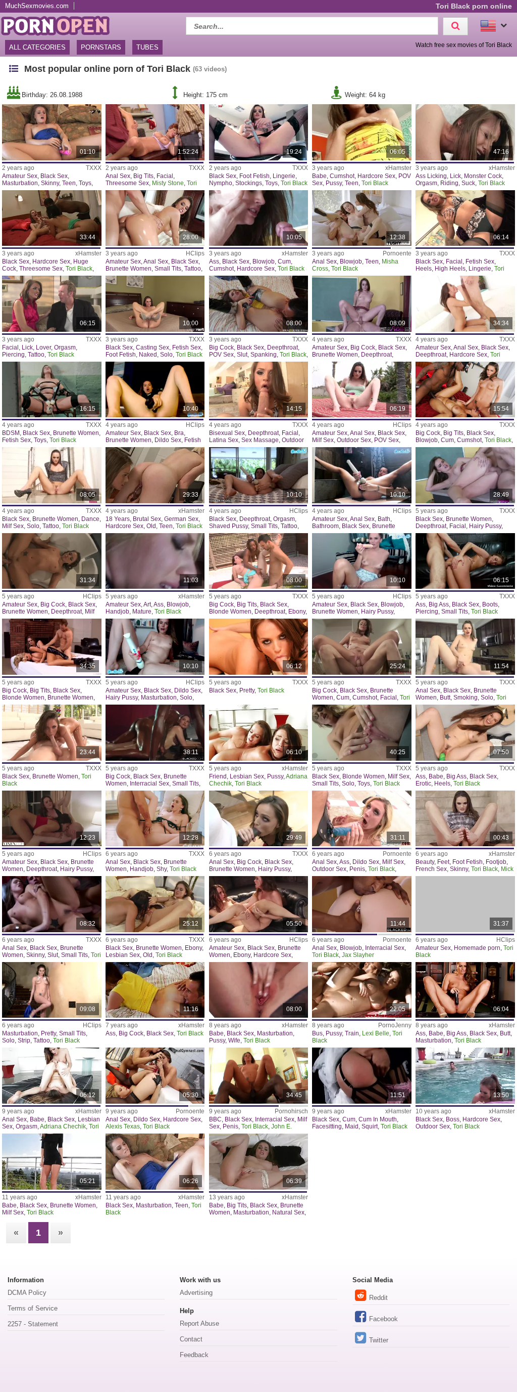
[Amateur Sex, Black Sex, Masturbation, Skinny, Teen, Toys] (51, 132)
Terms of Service (33, 1308)
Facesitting (327, 1126)
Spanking (263, 354)
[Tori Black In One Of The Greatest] (51, 733)
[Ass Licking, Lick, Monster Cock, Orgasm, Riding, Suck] (465, 132)
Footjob (496, 861)
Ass (214, 261)
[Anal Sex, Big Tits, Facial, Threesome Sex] (155, 132)
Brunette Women (128, 268)
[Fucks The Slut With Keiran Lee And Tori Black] (258, 304)
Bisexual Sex (227, 433)
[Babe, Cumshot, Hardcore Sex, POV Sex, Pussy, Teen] (361, 132)
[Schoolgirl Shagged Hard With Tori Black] (465, 475)
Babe (319, 176)
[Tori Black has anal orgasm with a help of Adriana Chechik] (51, 1076)
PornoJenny (394, 1025)
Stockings (248, 183)
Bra (179, 433)
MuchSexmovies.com (37, 6)
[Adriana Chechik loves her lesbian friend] (258, 733)
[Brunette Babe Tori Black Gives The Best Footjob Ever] (465, 819)
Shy (162, 869)
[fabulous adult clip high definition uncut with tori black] (51, 390)
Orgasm (426, 183)
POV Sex (221, 354)
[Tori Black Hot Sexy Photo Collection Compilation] (51, 1162)
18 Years (118, 519)
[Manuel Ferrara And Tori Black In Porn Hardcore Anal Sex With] (465, 304)
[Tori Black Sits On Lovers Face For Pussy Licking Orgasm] (51, 304)
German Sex (181, 519)
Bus (317, 1033)
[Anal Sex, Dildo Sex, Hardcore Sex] (155, 1076)
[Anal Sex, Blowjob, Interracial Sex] (361, 904)
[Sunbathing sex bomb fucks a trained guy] (361, 990)
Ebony (296, 611)
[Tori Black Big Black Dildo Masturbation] (155, 647)
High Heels (450, 268)
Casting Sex (152, 347)
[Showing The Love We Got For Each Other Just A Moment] (155, 561)
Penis (357, 869)
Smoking (465, 697)
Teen (69, 183)
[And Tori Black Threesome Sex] (51, 647)
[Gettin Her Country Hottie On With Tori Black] (258, 475)
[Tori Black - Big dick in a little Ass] (155, 990)
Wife (234, 1040)
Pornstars (101, 47)
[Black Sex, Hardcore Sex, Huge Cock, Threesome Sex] (51, 218)
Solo (166, 354)
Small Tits (167, 268)
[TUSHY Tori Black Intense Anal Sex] (155, 819)
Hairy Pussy (485, 526)
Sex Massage (260, 440)
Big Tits (143, 176)
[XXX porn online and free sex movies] (60, 24)
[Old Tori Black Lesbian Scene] (155, 904)
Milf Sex (323, 440)
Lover (43, 347)
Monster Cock (483, 176)
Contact (191, 1339)
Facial (165, 176)
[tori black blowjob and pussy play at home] (361, 561)
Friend (218, 776)
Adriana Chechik (63, 1126)
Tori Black (294, 183)
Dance (90, 519)
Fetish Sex (480, 261)
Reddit (378, 1297)
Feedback (194, 1355)
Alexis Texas (123, 1126)
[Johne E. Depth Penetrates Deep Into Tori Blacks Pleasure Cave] (258, 1076)
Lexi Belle (375, 1033)
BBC (215, 1119)
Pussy (334, 183)
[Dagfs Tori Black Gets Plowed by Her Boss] (465, 1076)
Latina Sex (223, 440)
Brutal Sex (147, 519)
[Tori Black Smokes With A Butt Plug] (465, 647)
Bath (384, 519)
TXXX (93, 167)
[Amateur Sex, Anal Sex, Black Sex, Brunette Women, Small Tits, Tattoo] (155, 218)
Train (352, 1033)
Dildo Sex (167, 440)
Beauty (425, 861)
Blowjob (263, 261)
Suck (468, 183)
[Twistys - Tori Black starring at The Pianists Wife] (258, 990)
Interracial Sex (149, 783)
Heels (424, 268)
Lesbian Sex (247, 776)
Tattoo (192, 268)
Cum (284, 261)
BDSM (11, 433)
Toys (85, 183)
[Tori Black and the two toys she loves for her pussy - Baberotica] (465, 733)
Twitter (378, 1340)
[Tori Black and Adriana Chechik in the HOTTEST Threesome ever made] (51, 819)
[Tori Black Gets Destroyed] (155, 733)
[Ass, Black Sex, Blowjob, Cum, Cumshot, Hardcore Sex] (258, 218)
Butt (445, 697)
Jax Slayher (358, 955)
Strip (24, 1040)
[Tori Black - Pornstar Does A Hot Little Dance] (51, 475)
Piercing (13, 354)
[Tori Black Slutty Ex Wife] (51, 904)
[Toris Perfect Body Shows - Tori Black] (361, 733)
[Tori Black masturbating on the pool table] (465, 990)
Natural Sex (288, 1212)
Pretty (246, 690)
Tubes (147, 47)
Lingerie (284, 176)
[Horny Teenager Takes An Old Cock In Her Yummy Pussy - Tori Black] (361, 304)
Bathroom (325, 526)
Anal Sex (118, 176)
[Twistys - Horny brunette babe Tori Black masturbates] (258, 1162)
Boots (490, 604)
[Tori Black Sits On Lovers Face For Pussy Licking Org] (361, 647)
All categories (37, 47)
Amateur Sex (19, 176)
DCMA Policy (27, 1292)
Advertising (196, 1292)
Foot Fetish (254, 176)
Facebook (383, 1319)
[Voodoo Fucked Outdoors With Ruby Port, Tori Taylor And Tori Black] (258, 561)
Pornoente (397, 253)
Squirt (369, 1126)
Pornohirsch (291, 1111)
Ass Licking (431, 176)
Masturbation (20, 183)
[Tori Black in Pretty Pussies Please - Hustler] (258, 647)
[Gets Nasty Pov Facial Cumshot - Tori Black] (258, 390)
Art (147, 604)
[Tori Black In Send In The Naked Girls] (155, 304)
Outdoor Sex (354, 440)
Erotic (423, 783)
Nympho (220, 183)
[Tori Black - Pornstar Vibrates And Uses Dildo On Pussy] (155, 390)
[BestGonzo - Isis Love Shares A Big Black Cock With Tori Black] (465, 390)
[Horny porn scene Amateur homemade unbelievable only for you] (465, 904)
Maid (351, 1126)
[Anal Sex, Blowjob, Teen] (361, 218)
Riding (449, 183)
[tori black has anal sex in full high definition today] (258, 819)
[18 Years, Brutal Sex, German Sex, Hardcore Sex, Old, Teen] (155, 475)
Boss (452, 1119)
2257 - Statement (33, 1324)
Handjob (117, 611)
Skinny (50, 183)
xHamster (398, 167)
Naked (148, 354)
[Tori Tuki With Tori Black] (361, 390)
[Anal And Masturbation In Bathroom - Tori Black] (361, 475)
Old (151, 526)
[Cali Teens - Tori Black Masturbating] (155, 1162)
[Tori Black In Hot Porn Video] (51, 561)
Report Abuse (199, 1323)
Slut (242, 354)
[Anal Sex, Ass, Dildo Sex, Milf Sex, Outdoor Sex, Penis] (361, 819)
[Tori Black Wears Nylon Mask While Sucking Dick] (465, 218)
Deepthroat (282, 347)
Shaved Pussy (228, 526)
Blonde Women (230, 611)
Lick (455, 176)
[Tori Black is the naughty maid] (361, 1076)
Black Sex (54, 176)
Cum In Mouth (377, 1119)
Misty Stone (168, 183)
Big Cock (221, 347)
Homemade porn (477, 947)
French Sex (431, 869)
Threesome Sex (127, 183)
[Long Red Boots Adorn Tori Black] (465, 561)
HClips (195, 253)
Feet (443, 861)
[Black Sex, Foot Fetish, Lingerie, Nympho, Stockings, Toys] (258, 132)
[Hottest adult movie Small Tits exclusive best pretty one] (51, 990)
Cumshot (342, 176)
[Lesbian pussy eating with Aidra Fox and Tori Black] (258, 904)
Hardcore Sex (376, 176)
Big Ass (439, 604)
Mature (141, 611)
